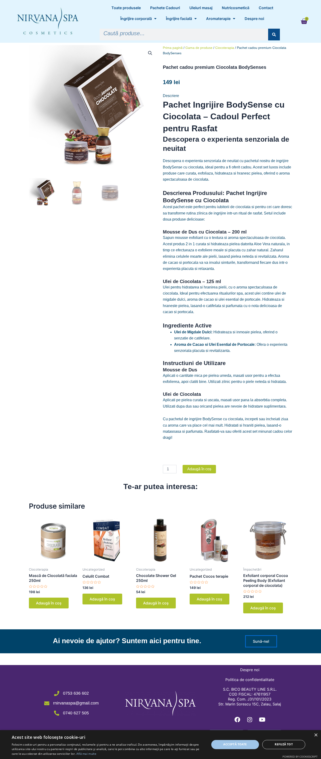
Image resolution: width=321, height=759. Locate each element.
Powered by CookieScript (299, 756)
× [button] (315, 735)
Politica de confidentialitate (249, 679)
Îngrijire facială (179, 18)
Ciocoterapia (224, 48)
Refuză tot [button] (284, 744)
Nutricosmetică (235, 7)
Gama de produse (198, 48)
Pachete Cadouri (165, 7)
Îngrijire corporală (136, 18)
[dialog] (160, 744)
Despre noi (254, 18)
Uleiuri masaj (200, 7)
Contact (266, 7)
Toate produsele (126, 7)
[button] (150, 53)
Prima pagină (173, 48)
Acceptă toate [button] (235, 744)
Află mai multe (86, 754)
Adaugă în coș (199, 469)
